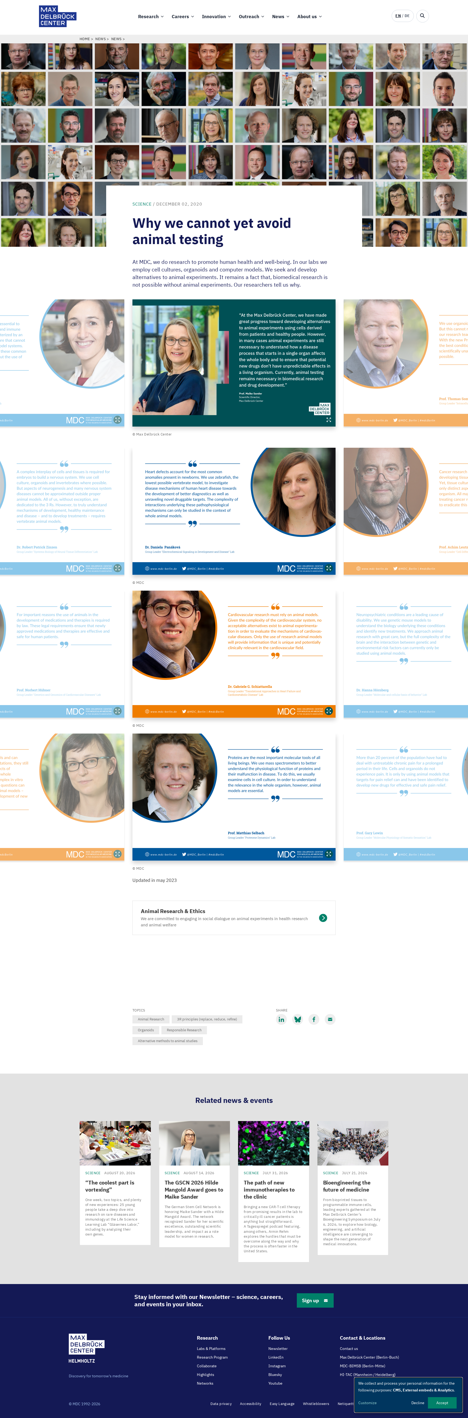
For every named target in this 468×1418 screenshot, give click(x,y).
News (278, 17)
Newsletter (278, 1348)
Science (142, 204)
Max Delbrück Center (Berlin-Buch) (369, 1357)
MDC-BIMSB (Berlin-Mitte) (362, 1365)
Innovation (214, 17)
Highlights (205, 1374)
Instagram (277, 1365)
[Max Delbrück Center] (58, 25)
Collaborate (207, 1365)
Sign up (310, 1300)
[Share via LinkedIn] (281, 1019)
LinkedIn (276, 1357)
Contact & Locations (362, 1338)
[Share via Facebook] (313, 1019)
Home (85, 39)
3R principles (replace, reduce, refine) (207, 1019)
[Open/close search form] (422, 16)
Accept (442, 1402)
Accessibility (250, 1403)
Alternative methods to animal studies (167, 1041)
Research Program (212, 1357)
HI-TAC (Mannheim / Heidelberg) (368, 1374)
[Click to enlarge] (234, 363)
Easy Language (282, 1403)
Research (148, 17)
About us (307, 17)
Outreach (249, 17)
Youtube (275, 1383)
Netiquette (347, 1403)
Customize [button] (367, 1402)
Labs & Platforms (211, 1348)
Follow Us (279, 1338)
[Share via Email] (330, 1019)
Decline (417, 1402)
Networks (205, 1383)
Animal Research (151, 1019)
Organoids (146, 1030)
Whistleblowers (316, 1403)
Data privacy (221, 1403)
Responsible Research (184, 1030)
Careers (180, 17)
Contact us (349, 1348)
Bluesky (275, 1374)
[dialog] (408, 1395)
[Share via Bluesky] (297, 1019)
